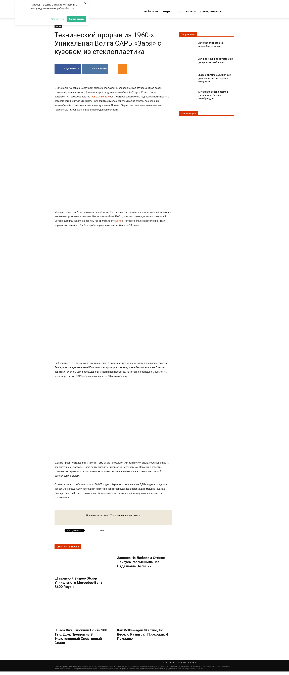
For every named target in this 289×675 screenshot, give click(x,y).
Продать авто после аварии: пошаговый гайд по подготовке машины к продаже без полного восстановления (104, 666)
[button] (230, 11)
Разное (191, 11)
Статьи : (58, 666)
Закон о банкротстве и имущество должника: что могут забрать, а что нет (174, 668)
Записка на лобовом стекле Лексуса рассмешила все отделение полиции (141, 562)
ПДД (178, 11)
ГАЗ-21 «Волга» (100, 96)
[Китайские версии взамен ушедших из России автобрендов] (187, 94)
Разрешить (76, 19)
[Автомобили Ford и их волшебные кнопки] (187, 45)
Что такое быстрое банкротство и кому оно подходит (124, 668)
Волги (119, 220)
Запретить (57, 19)
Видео (167, 11)
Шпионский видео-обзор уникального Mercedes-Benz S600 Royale (78, 582)
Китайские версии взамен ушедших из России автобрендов (213, 95)
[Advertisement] (113, 257)
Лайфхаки (151, 11)
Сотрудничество (211, 11)
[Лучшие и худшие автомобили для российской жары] (187, 61)
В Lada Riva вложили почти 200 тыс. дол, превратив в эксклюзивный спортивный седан (81, 636)
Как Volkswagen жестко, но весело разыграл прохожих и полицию (142, 634)
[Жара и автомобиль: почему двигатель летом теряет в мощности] (187, 77)
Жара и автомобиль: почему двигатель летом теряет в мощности (214, 78)
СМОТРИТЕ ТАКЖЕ (68, 546)
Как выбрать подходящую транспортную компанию (168, 666)
